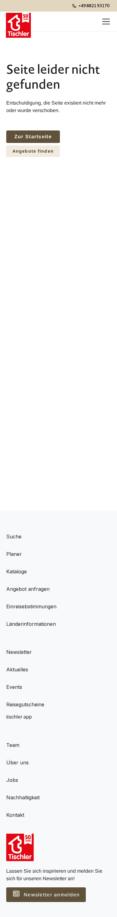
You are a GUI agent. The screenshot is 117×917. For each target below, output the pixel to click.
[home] (18, 21)
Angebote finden (33, 151)
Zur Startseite (33, 136)
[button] (105, 21)
